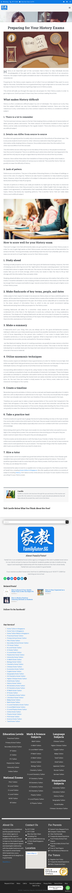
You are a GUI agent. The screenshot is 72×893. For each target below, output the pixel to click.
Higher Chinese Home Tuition (17, 678)
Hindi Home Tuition (13, 681)
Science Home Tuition (14, 719)
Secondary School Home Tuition (17, 643)
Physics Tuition (36, 795)
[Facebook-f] (8, 578)
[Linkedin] (18, 578)
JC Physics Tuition (36, 803)
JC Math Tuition (36, 758)
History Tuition (59, 796)
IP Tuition (13, 751)
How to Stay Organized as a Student (55, 590)
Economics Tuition (59, 788)
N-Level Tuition (13, 786)
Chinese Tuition (59, 741)
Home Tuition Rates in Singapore (18, 633)
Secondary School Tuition (13, 747)
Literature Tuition (59, 792)
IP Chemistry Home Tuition (16, 688)
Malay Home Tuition (13, 700)
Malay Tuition (58, 754)
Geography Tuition (59, 800)
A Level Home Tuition (14, 652)
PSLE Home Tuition (13, 640)
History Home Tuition (14, 683)
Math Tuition (36, 741)
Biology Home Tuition (14, 662)
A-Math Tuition (36, 745)
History (18, 472)
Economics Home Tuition (15, 669)
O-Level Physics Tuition (36, 799)
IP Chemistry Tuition (36, 778)
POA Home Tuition (13, 716)
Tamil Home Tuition (13, 721)
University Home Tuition (15, 657)
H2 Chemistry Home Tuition (16, 676)
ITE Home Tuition (13, 645)
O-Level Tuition (13, 790)
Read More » (14, 593)
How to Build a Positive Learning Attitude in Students (22, 598)
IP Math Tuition (36, 754)
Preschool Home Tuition (15, 636)
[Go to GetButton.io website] (68, 891)
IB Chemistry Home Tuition (16, 686)
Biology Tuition (36, 766)
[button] (69, 7)
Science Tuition (36, 762)
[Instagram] (25, 578)
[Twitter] (11, 578)
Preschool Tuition (13, 738)
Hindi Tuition (59, 762)
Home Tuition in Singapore (16, 629)
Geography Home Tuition (15, 674)
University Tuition (13, 767)
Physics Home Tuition (14, 714)
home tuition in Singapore (28, 470)
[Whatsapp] (5, 578)
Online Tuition (13, 771)
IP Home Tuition (12, 693)
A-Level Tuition (13, 794)
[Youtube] (15, 578)
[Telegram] (21, 578)
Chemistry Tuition (36, 770)
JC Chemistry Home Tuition (16, 695)
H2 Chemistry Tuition (36, 791)
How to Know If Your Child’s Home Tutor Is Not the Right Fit (23, 590)
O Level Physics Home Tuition (17, 709)
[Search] (67, 522)
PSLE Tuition (13, 782)
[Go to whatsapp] (68, 888)
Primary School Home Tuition (17, 638)
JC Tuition (13, 755)
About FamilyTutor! (36, 555)
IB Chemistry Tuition (36, 782)
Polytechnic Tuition (13, 763)
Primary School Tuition (13, 742)
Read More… (7, 862)
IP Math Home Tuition (14, 690)
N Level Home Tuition (14, 648)
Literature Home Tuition (15, 697)
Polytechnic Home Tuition (15, 655)
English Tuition (59, 749)
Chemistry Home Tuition (15, 664)
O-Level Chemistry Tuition (36, 774)
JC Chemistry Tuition (36, 787)
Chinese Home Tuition (14, 667)
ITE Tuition (13, 759)
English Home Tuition (14, 671)
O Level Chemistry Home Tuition (18, 705)
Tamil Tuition (59, 758)
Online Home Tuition (14, 712)
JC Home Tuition (12, 650)
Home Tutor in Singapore (15, 631)
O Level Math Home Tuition (16, 707)
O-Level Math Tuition (36, 749)
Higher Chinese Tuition (59, 745)
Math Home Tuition (13, 702)
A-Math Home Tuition (14, 659)
